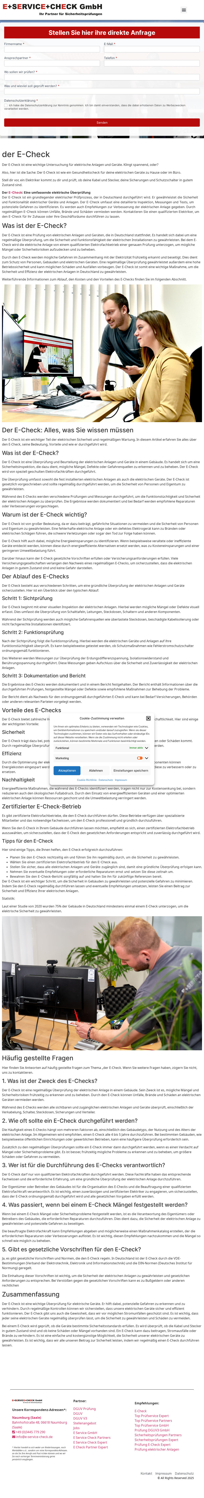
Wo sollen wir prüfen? (20, 72)
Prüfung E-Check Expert (153, 1444)
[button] (148, 718)
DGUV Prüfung (84, 1409)
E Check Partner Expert (90, 1447)
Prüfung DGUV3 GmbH (152, 1430)
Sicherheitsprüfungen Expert (156, 1440)
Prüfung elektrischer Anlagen (157, 1449)
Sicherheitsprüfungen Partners (158, 1435)
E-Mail (109, 44)
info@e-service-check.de (34, 1437)
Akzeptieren (67, 770)
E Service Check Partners (92, 1437)
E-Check (15, 192)
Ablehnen (96, 770)
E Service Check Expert (90, 1442)
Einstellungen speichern (131, 770)
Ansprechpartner (17, 58)
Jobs (76, 1428)
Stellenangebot (84, 1423)
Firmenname (14, 44)
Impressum (121, 779)
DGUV (77, 1413)
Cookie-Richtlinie (87, 779)
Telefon (110, 58)
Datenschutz (106, 779)
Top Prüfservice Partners (153, 1420)
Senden (102, 122)
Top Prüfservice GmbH (152, 1425)
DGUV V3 (80, 1418)
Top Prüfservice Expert (152, 1416)
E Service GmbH (85, 1433)
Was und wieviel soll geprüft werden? (31, 86)
